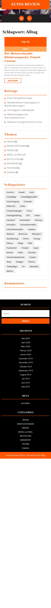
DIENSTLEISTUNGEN (16, 145)
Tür (23, 266)
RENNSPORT (13, 163)
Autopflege (11, 197)
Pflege (20, 243)
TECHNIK (11, 167)
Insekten (31, 229)
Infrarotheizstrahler (15, 229)
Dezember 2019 (26, 358)
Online (26, 238)
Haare (37, 215)
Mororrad (23, 234)
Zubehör (11, 172)
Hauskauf (11, 220)
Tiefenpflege (12, 266)
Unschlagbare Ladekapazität (20, 110)
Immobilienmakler (28, 224)
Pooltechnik (12, 248)
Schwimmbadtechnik (16, 257)
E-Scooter (28, 201)
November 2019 (26, 362)
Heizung (38, 220)
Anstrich (10, 192)
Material (10, 234)
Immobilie (11, 224)
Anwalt (22, 192)
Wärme (10, 271)
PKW (30, 243)
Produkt (25, 248)
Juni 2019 (26, 382)
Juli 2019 (26, 378)
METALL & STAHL (15, 154)
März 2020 (25, 346)
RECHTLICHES (13, 159)
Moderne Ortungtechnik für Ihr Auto (24, 122)
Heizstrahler (25, 220)
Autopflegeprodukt (29, 197)
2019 (25, 49)
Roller (20, 252)
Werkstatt (34, 266)
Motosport (36, 234)
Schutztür (32, 252)
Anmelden (25, 403)
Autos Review (25, 4)
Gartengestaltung (14, 215)
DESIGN (10, 141)
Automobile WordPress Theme (19, 455)
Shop (9, 262)
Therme (31, 262)
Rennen (10, 252)
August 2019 (25, 374)
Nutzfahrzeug (12, 238)
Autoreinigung (13, 201)
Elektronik (11, 206)
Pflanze (10, 243)
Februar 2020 (26, 350)
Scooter (32, 257)
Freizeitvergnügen (14, 211)
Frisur (29, 211)
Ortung (37, 238)
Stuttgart (19, 262)
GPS (28, 215)
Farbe (22, 206)
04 (28, 41)
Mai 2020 (26, 338)
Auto (32, 192)
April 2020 (25, 342)
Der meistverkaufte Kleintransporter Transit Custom (22, 57)
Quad (35, 248)
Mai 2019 (26, 386)
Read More (14, 81)
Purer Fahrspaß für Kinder (19, 98)
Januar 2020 (26, 354)
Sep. (24, 41)
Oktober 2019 (26, 366)
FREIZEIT (11, 150)
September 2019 (26, 370)
